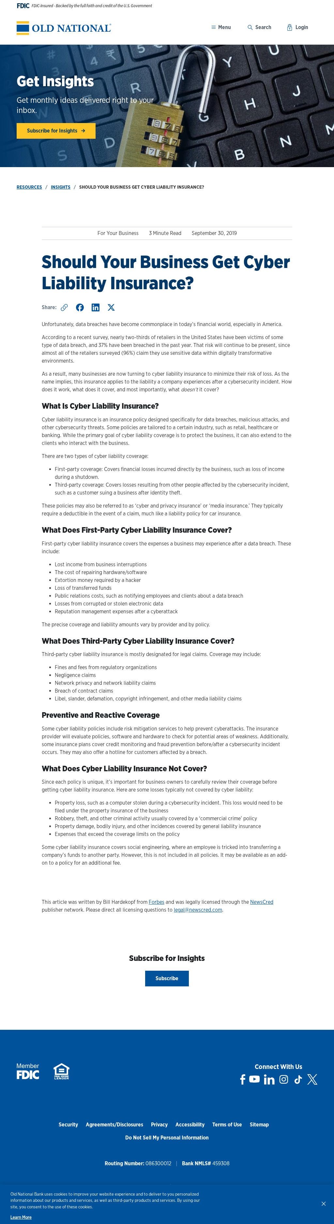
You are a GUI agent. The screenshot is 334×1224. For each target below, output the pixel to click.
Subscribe (167, 978)
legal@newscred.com (198, 910)
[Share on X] (111, 307)
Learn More (21, 1217)
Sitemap (259, 1125)
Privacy (159, 1125)
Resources (29, 187)
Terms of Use (227, 1125)
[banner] (64, 28)
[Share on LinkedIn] (95, 307)
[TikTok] (298, 1079)
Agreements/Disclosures (114, 1125)
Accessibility (190, 1125)
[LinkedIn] (269, 1079)
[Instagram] (284, 1079)
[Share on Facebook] (80, 307)
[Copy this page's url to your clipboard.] (64, 307)
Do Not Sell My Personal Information (167, 1138)
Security (68, 1125)
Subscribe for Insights (53, 131)
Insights (60, 187)
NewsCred (261, 902)
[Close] (323, 1203)
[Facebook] (243, 1079)
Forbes (156, 902)
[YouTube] (254, 1079)
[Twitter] (312, 1079)
